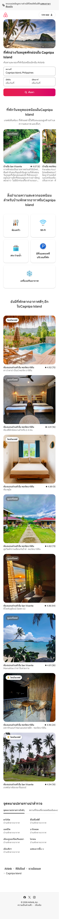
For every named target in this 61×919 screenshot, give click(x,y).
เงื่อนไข (38, 905)
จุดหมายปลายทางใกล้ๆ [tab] (14, 810)
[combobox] (29, 72)
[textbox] (16, 83)
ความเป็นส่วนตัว (25, 905)
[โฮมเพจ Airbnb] (5, 14)
